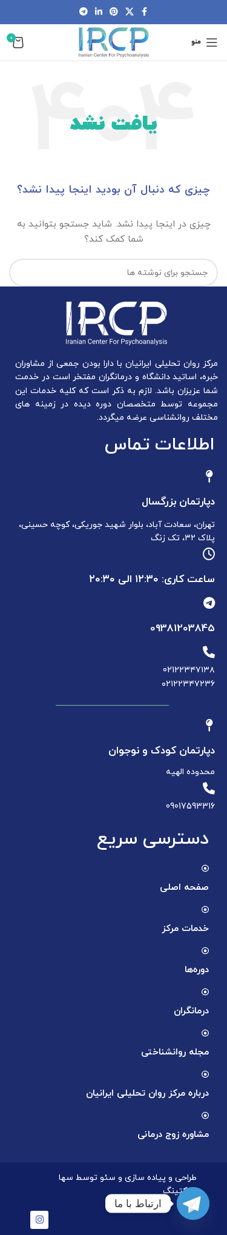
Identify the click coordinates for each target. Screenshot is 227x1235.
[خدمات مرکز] (205, 909)
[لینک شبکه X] (129, 12)
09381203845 (182, 628)
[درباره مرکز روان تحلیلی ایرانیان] (205, 1074)
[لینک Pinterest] (114, 12)
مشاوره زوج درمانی (173, 1134)
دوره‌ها (197, 970)
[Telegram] (193, 1203)
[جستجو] (23, 272)
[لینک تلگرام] (83, 12)
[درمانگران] (205, 992)
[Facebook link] (144, 12)
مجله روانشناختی (175, 1052)
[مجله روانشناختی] (205, 1033)
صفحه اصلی (184, 887)
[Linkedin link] (98, 12)
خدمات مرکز (185, 928)
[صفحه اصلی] (205, 868)
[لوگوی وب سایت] (114, 41)
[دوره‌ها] (205, 951)
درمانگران (191, 1011)
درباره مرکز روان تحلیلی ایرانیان (147, 1093)
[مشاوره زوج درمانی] (205, 1115)
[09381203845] (209, 603)
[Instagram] (39, 1220)
